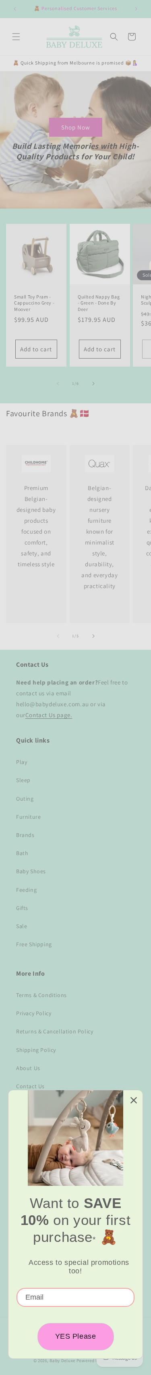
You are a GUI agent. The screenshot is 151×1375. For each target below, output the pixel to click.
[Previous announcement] (15, 9)
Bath (22, 853)
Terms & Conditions (41, 995)
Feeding (26, 889)
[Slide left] (58, 383)
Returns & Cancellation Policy (54, 1031)
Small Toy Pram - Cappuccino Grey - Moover (34, 302)
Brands (25, 835)
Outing (25, 798)
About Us (28, 1068)
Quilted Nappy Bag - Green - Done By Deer (99, 302)
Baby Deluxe (62, 1360)
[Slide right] (93, 383)
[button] (16, 37)
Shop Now (75, 127)
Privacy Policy (33, 1013)
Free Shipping (34, 944)
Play (21, 762)
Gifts (22, 908)
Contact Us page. (48, 715)
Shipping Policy (36, 1050)
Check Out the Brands (34, 427)
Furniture (28, 816)
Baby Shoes (31, 871)
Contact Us (30, 1086)
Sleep (23, 780)
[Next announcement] (136, 9)
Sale (21, 926)
